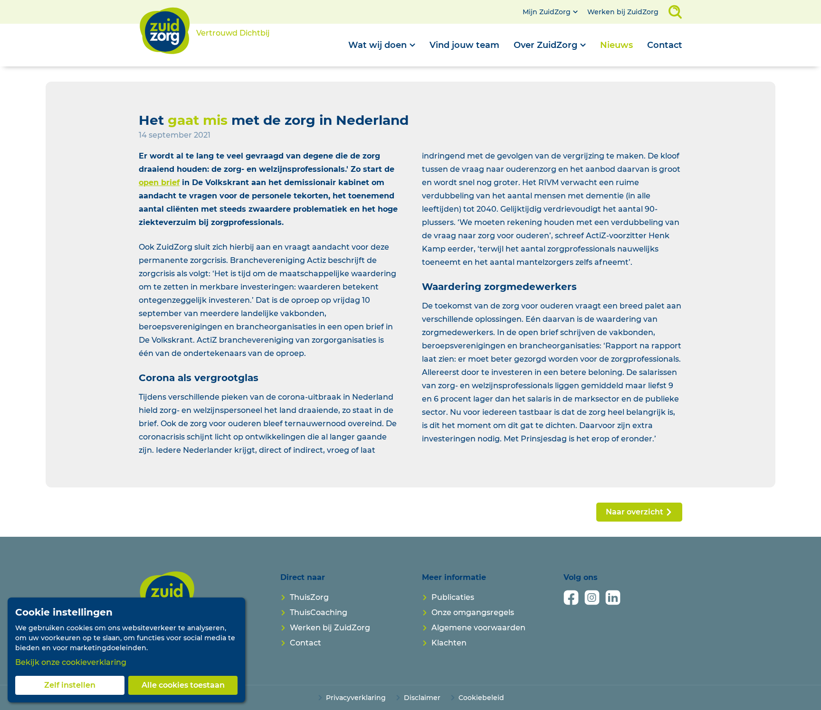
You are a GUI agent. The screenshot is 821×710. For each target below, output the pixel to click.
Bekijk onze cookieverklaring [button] (70, 662)
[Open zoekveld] (675, 12)
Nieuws (616, 45)
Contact (664, 45)
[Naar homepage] (167, 597)
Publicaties (452, 597)
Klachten (449, 642)
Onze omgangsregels (472, 612)
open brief (159, 182)
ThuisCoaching (318, 612)
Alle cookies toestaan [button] (183, 685)
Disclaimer (422, 697)
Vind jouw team (464, 45)
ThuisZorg (309, 597)
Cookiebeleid (481, 697)
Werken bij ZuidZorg (623, 12)
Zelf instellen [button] (69, 685)
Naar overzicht (634, 511)
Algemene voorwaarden (478, 627)
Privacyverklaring (356, 697)
